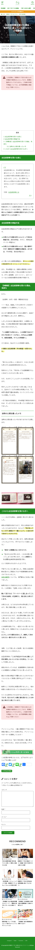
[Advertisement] (17, 110)
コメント (4, 789)
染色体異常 (5, 577)
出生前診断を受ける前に (13, 136)
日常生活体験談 (7, 771)
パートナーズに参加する (18, 11)
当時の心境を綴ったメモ (16, 146)
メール (4, 817)
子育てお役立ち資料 (26, 8)
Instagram (9, 940)
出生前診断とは (13, 192)
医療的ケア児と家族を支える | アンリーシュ (19, 945)
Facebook (20, 940)
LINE (26, 940)
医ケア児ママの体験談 (13, 8)
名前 (3, 809)
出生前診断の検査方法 (12, 139)
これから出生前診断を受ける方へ (16, 149)
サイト (3, 824)
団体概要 (3, 8)
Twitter (15, 940)
